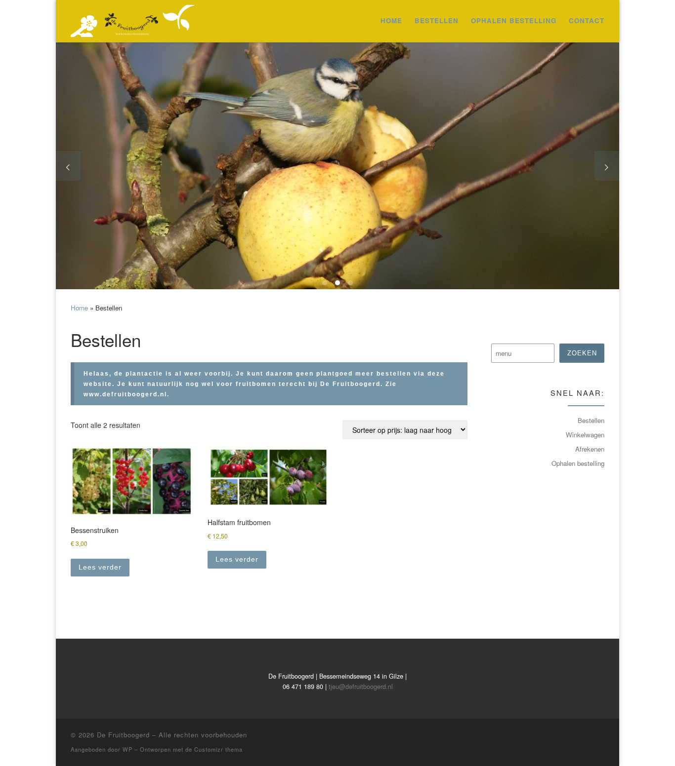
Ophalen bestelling (577, 463)
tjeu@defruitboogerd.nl (361, 686)
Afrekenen (589, 449)
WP (127, 749)
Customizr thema (218, 749)
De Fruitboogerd (123, 734)
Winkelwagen (585, 434)
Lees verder (100, 567)
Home (79, 307)
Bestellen (591, 420)
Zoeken (582, 353)
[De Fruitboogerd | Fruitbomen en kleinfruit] (132, 18)
